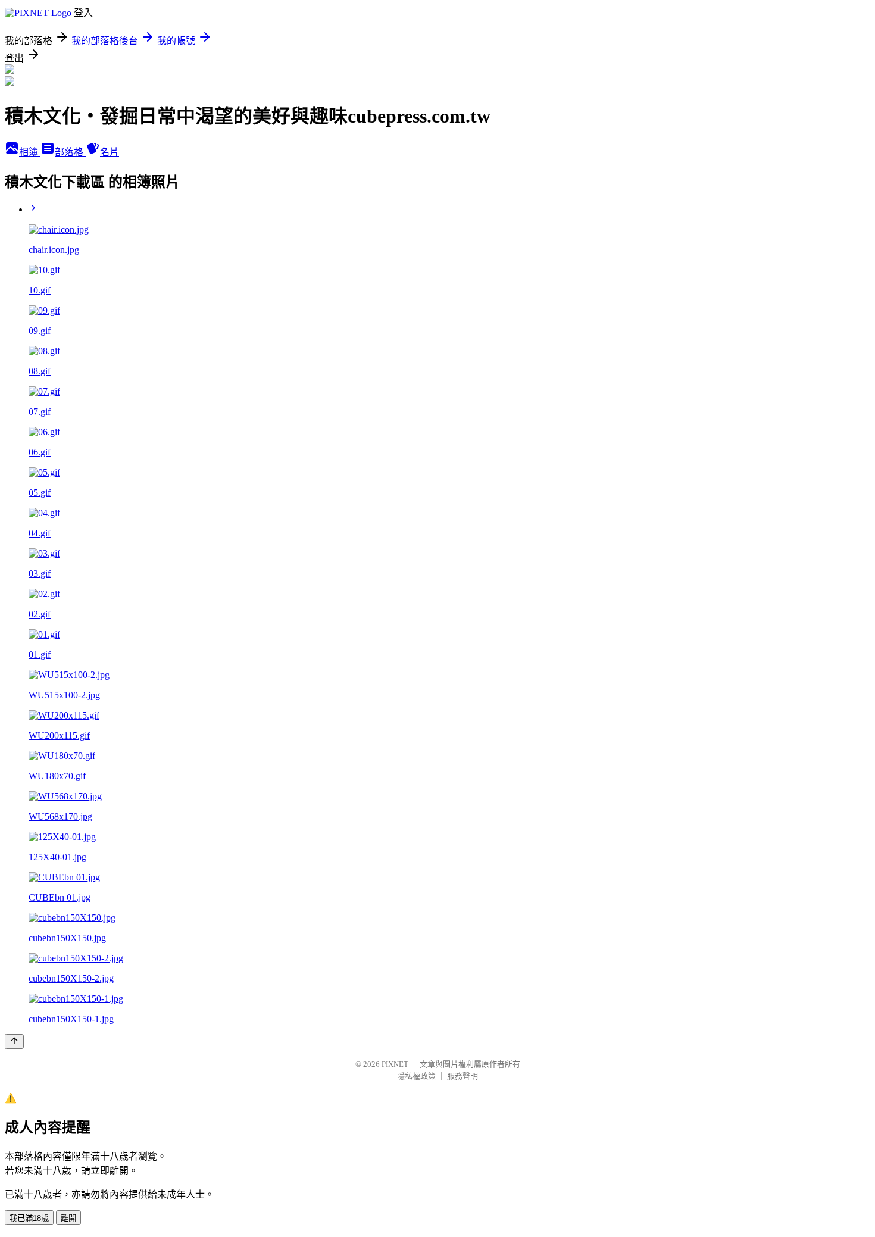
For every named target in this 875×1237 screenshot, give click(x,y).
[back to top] (14, 1041)
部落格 (70, 152)
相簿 (29, 152)
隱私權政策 (416, 1076)
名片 (109, 152)
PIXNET (395, 1064)
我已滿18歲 (29, 1218)
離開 (68, 1218)
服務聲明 (462, 1076)
